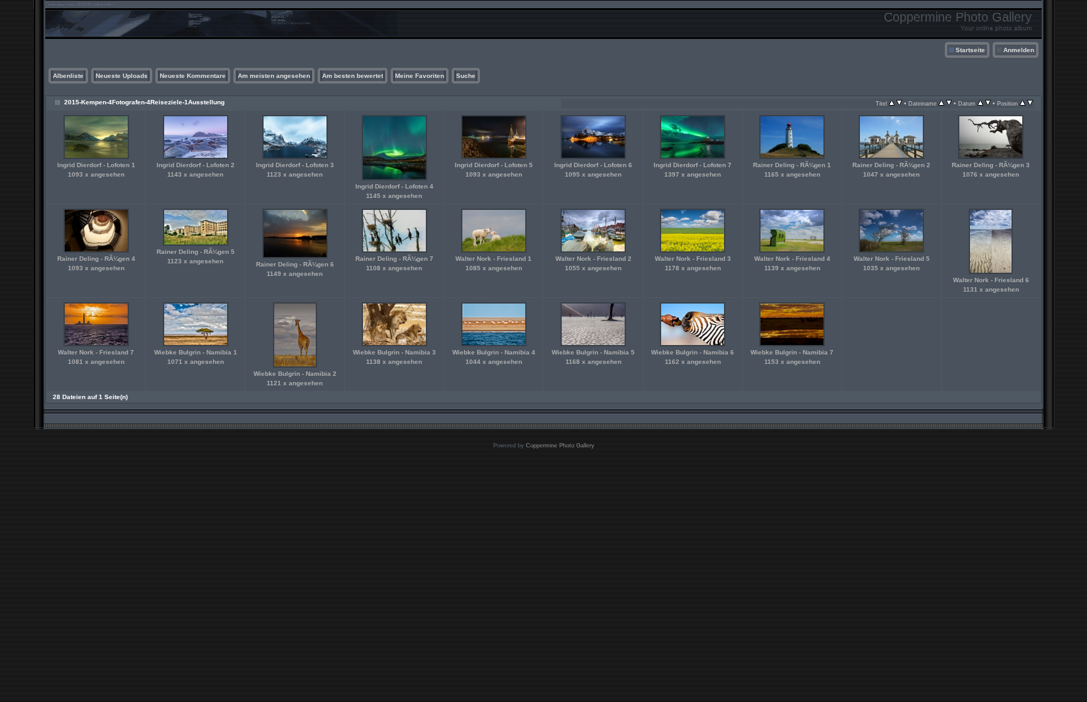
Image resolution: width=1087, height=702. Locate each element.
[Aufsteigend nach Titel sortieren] (892, 103)
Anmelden (1018, 50)
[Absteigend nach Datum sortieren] (988, 103)
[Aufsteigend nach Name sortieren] (941, 103)
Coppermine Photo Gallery (560, 445)
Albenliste (68, 75)
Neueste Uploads (122, 75)
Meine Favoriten (419, 75)
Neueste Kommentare (193, 75)
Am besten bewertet (352, 75)
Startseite (970, 50)
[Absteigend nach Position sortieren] (1030, 103)
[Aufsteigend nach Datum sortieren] (980, 103)
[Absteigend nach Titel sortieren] (899, 103)
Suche (466, 75)
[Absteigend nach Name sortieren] (949, 103)
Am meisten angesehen (274, 75)
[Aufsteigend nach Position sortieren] (1022, 103)
